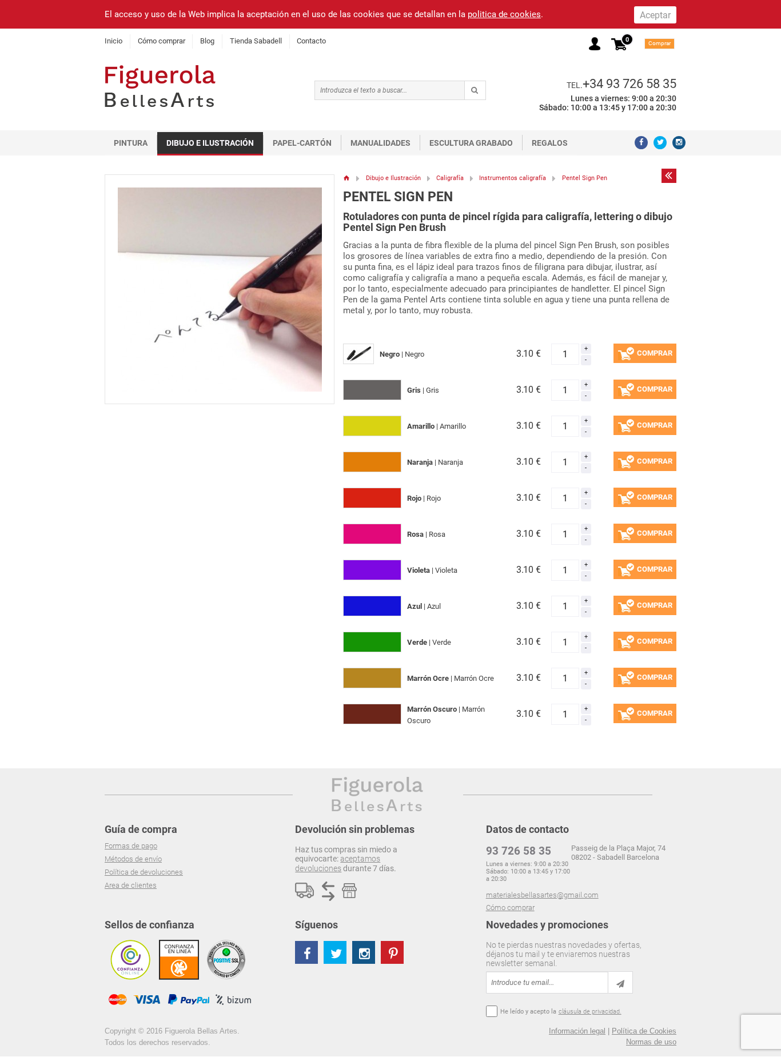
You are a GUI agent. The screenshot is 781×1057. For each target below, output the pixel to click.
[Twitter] (660, 142)
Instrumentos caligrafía (512, 178)
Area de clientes (131, 885)
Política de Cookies (644, 1031)
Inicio (113, 41)
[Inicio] (346, 178)
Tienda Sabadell (256, 41)
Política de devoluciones (144, 872)
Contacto (311, 41)
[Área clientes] (594, 43)
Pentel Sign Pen (584, 178)
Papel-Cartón (302, 142)
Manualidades (380, 142)
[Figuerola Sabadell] (160, 86)
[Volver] (669, 175)
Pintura (131, 142)
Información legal (577, 1031)
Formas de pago (131, 845)
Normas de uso (651, 1042)
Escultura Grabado (471, 142)
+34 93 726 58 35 (629, 83)
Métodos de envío (133, 859)
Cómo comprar (161, 41)
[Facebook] (641, 142)
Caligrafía (450, 178)
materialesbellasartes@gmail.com (542, 895)
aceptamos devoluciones (337, 863)
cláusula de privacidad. (590, 1011)
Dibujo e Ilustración (210, 142)
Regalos (550, 142)
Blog (207, 41)
